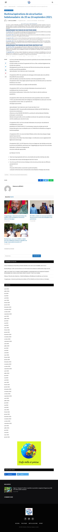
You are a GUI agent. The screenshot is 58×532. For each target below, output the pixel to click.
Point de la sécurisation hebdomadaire (18, 174)
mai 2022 (6, 405)
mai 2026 (6, 295)
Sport (41, 523)
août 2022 (6, 398)
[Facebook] (5, 63)
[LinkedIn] (5, 70)
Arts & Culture (33, 523)
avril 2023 (6, 380)
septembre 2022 (8, 396)
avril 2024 (6, 352)
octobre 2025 (7, 311)
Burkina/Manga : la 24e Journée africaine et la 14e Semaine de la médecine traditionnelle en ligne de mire (27, 268)
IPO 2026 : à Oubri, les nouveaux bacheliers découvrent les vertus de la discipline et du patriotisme (41, 217)
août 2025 (6, 316)
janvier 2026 (7, 304)
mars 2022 (6, 409)
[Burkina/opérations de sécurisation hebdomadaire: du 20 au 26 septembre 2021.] (29, 40)
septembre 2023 (8, 368)
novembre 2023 (7, 364)
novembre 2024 (7, 336)
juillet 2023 (6, 373)
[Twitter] (5, 66)
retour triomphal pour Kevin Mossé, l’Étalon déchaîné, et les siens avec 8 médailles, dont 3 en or (25, 265)
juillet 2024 (6, 345)
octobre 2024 (7, 339)
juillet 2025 (6, 318)
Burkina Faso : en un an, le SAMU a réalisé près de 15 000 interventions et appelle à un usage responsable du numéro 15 (15, 240)
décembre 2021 (7, 416)
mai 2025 (6, 323)
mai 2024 (6, 350)
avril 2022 (6, 407)
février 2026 (7, 302)
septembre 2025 (8, 314)
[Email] (5, 76)
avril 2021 (6, 432)
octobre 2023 (7, 366)
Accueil (17, 523)
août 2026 (6, 288)
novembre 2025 (7, 309)
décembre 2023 (7, 361)
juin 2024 (6, 348)
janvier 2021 (7, 437)
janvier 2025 (7, 332)
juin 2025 (6, 320)
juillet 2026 (6, 291)
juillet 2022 (6, 400)
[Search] (52, 2)
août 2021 (6, 425)
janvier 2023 (7, 386)
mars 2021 (6, 434)
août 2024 (6, 343)
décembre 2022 (7, 389)
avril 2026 (6, 298)
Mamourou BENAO (12, 20)
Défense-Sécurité (9, 10)
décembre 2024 (7, 334)
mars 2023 (6, 382)
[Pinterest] (5, 73)
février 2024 (7, 357)
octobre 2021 (7, 421)
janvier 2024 (7, 359)
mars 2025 (6, 327)
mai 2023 (6, 377)
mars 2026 (6, 300)
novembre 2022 (7, 391)
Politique (24, 523)
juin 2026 (6, 293)
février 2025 (7, 329)
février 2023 (7, 384)
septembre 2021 (8, 423)
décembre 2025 (7, 307)
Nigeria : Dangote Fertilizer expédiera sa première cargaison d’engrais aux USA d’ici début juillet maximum (32, 488)
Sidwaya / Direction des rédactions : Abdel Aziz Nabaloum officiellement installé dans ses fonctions (26, 276)
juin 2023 (6, 375)
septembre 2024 (8, 341)
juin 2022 (6, 402)
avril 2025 (6, 325)
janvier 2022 (7, 414)
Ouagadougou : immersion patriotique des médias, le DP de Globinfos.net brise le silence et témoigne (15, 217)
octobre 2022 (7, 393)
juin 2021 (6, 430)
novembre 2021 (7, 418)
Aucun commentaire (32, 20)
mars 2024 (6, 355)
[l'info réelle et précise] (29, 2)
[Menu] (6, 2)
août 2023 (6, 371)
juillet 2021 (6, 428)
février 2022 (7, 412)
